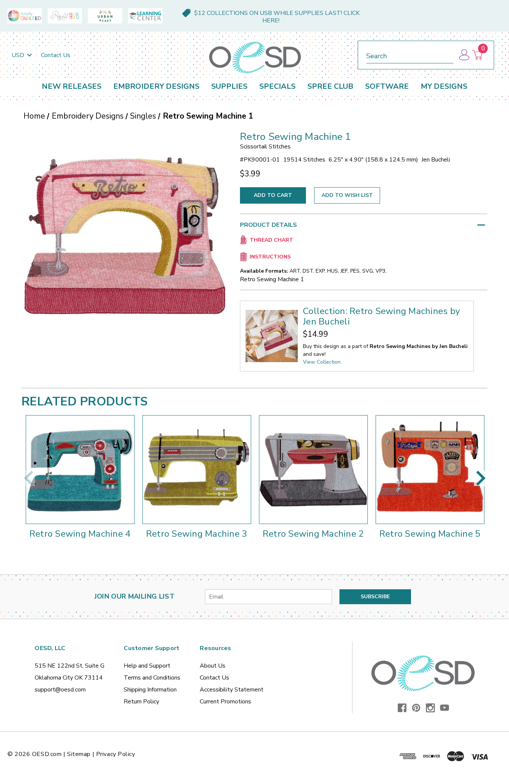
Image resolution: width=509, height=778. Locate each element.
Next (480, 478)
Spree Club (330, 86)
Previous (28, 478)
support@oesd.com (60, 690)
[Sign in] (463, 55)
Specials (277, 86)
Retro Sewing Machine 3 (196, 533)
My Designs (444, 86)
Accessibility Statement (231, 690)
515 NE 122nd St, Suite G (69, 666)
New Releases (71, 86)
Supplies (229, 86)
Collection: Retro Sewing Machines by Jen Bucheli (381, 316)
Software (387, 86)
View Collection (322, 362)
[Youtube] (444, 707)
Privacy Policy (115, 754)
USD (19, 55)
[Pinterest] (416, 707)
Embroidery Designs (156, 86)
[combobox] (409, 54)
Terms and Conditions (152, 678)
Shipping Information (150, 690)
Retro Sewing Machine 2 (313, 533)
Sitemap (79, 754)
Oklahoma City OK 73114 (69, 678)
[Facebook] (402, 707)
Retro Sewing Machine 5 (430, 533)
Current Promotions (225, 701)
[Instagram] (430, 707)
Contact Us (55, 55)
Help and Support (147, 666)
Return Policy (141, 701)
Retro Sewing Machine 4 (80, 533)
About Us (212, 666)
